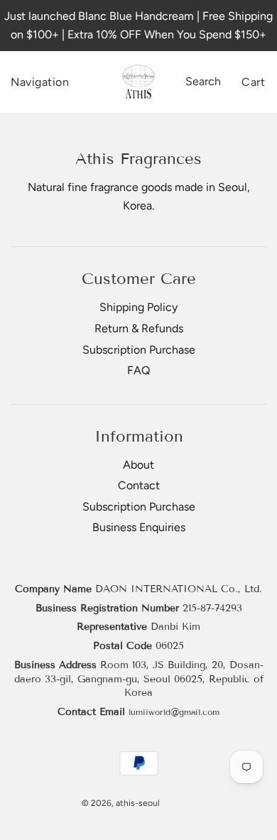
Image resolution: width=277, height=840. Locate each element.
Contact (139, 485)
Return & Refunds (138, 328)
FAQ (138, 370)
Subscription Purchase (138, 349)
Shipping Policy (138, 307)
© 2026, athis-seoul (121, 803)
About (138, 464)
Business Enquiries (138, 527)
